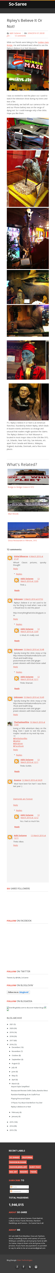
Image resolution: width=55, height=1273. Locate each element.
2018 (12, 1036)
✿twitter (16, 741)
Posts (14, 1187)
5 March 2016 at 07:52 (33, 599)
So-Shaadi (14, 1157)
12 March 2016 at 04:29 (32, 780)
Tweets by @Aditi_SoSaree (17, 977)
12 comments (20, 35)
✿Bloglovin (18, 743)
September (16, 1059)
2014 (12, 1126)
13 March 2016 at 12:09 (30, 579)
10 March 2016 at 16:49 (34, 697)
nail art (13, 1172)
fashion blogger (17, 1162)
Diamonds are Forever (23, 799)
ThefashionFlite (21, 722)
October (15, 1055)
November (16, 1051)
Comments (16, 1191)
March (14, 1083)
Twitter (29, 1267)
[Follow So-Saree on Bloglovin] (18, 993)
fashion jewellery (18, 1167)
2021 (12, 1024)
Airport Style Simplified (20, 1086)
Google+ (17, 1266)
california (27, 1157)
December (16, 1047)
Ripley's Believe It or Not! (21, 1106)
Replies (19, 574)
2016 (12, 1044)
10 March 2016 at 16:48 (34, 649)
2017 (12, 1040)
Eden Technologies (24, 1260)
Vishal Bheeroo (21, 556)
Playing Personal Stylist (20, 1098)
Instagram (36, 1267)
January (15, 1116)
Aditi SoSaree (15, 33)
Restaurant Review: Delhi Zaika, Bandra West (29, 1090)
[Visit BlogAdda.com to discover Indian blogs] (25, 1007)
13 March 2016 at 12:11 (30, 678)
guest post (35, 1167)
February (15, 1112)
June (14, 1071)
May (14, 1075)
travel (33, 1172)
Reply (15, 568)
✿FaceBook (18, 746)
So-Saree (18, 4)
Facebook (23, 1267)
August (15, 1063)
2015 (12, 1122)
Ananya (17, 780)
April (14, 1079)
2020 (12, 1028)
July (13, 1067)
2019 (12, 1032)
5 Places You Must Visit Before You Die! (26, 1102)
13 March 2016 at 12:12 (30, 816)
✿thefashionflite (20, 738)
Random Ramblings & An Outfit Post (25, 1094)
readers (24, 1172)
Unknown (18, 599)
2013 (12, 1130)
